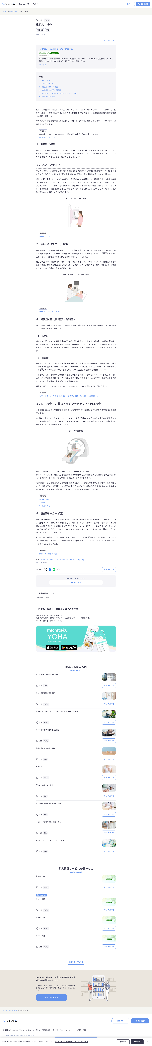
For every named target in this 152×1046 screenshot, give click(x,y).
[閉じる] (147, 1041)
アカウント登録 (143, 4)
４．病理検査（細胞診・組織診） (50, 90)
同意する (137, 1042)
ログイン (130, 4)
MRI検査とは (43, 499)
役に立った (77, 582)
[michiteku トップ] (8, 4)
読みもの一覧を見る (76, 962)
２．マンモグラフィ (46, 83)
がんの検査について (46, 137)
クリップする (110, 40)
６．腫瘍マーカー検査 (47, 96)
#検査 (47, 30)
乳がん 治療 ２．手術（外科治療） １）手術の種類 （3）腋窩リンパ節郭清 (67, 396)
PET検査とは (43, 506)
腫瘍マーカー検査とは (47, 554)
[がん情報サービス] (49, 54)
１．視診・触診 (44, 80)
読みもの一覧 (23, 4)
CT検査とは (43, 502)
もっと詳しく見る (51, 997)
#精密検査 (40, 30)
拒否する (123, 1042)
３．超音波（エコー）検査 (48, 87)
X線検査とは (43, 236)
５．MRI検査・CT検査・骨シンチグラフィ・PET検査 (58, 93)
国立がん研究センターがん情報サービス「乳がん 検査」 (61, 559)
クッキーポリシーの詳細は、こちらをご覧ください (71, 1042)
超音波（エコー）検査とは (48, 311)
